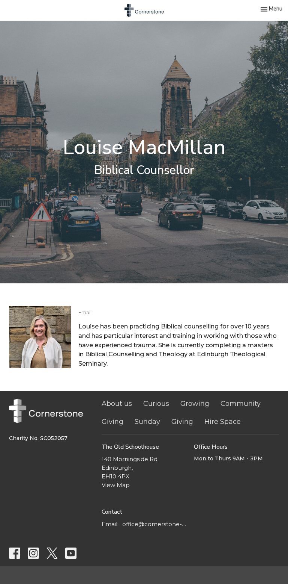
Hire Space (222, 422)
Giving (112, 422)
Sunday (147, 422)
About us (117, 403)
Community (240, 403)
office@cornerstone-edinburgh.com (154, 524)
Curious (156, 403)
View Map (116, 485)
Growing (194, 403)
